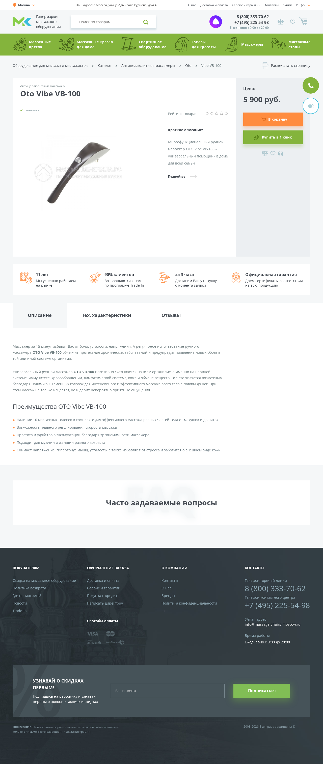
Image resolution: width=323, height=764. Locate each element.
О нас (192, 5)
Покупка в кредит (102, 595)
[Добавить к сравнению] (265, 153)
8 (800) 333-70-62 (253, 16)
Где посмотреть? (27, 595)
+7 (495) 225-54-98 (251, 22)
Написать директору (105, 603)
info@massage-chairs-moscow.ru (273, 624)
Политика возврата (29, 588)
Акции (287, 5)
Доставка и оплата (214, 5)
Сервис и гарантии (246, 5)
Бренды (168, 595)
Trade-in (20, 610)
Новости (20, 603)
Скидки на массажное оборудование (44, 580)
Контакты (271, 5)
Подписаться (262, 690)
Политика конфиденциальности (189, 603)
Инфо (300, 5)
